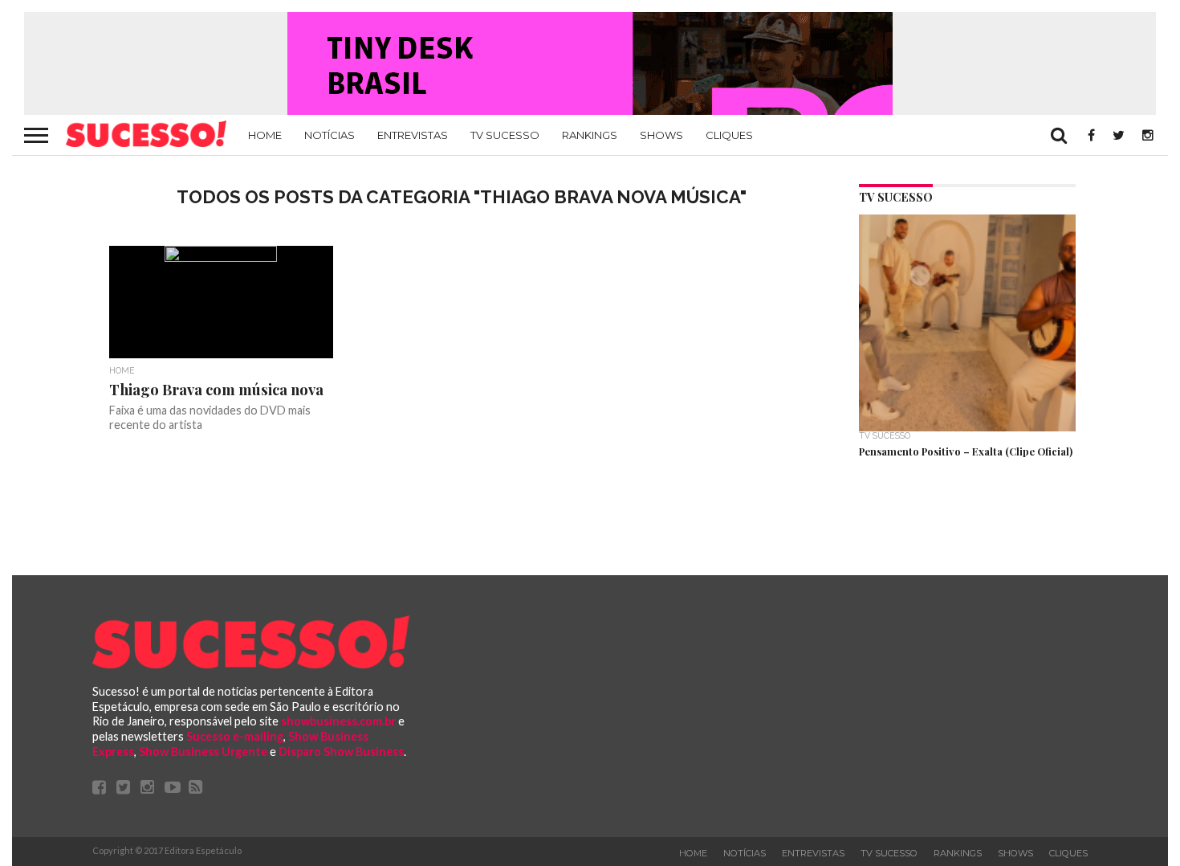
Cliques (729, 135)
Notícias (329, 135)
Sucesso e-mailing (234, 736)
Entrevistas (412, 135)
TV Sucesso (504, 135)
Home (265, 135)
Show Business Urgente (203, 751)
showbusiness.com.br (338, 721)
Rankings (589, 135)
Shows (661, 135)
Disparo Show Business (341, 751)
